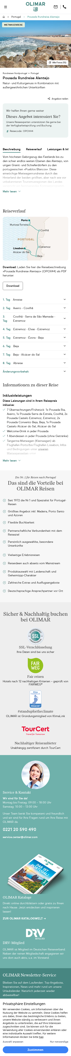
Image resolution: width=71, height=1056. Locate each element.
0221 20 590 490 (19, 829)
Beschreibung (12, 149)
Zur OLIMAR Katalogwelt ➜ (24, 918)
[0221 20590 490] (65, 7)
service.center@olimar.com (20, 837)
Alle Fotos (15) (59, 62)
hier (41, 1037)
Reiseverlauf (34, 149)
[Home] (35, 7)
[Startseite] (4, 17)
